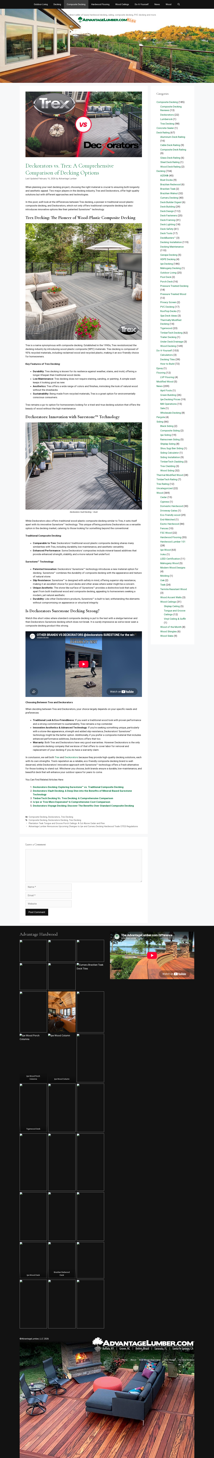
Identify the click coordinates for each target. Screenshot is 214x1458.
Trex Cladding (167, 466)
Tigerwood (166, 328)
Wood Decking (168, 346)
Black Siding (167, 426)
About (133, 1360)
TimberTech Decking (171, 332)
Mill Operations (168, 403)
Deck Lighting (167, 224)
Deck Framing (167, 220)
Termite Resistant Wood (173, 589)
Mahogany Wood (169, 563)
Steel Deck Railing (170, 162)
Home (125, 1360)
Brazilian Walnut (169, 193)
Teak (162, 584)
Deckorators (71, 757)
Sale (162, 408)
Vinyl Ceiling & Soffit (175, 618)
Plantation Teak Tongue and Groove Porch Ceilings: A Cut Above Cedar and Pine (67, 823)
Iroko (163, 554)
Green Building (168, 395)
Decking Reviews (186, 1360)
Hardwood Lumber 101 (173, 541)
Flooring (161, 372)
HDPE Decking (168, 259)
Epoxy (159, 368)
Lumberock (166, 119)
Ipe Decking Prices (170, 399)
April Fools (166, 390)
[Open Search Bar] (178, 4)
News (157, 4)
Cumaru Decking (169, 197)
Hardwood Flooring (100, 4)
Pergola (160, 417)
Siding (159, 421)
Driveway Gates (168, 510)
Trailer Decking (168, 337)
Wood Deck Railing (170, 166)
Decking (57, 4)
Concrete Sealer (165, 128)
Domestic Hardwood (171, 506)
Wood (168, 4)
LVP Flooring (167, 377)
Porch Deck (166, 281)
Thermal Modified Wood (169, 475)
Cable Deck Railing (170, 145)
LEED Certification (170, 558)
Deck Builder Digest (171, 202)
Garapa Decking (168, 254)
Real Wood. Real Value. (150, 1360)
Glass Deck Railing (170, 157)
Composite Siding (170, 430)
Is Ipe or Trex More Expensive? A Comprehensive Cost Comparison (71, 801)
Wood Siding (167, 470)
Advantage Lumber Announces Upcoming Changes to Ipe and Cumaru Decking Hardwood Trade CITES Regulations (83, 826)
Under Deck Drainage (171, 341)
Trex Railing (162, 483)
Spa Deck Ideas (168, 315)
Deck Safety (166, 228)
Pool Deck (165, 277)
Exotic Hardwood (169, 523)
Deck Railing (163, 132)
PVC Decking (167, 306)
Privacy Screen (168, 302)
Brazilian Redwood (170, 184)
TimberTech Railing (166, 479)
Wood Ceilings (122, 4)
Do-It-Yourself (142, 4)
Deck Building (167, 206)
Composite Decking (76, 4)
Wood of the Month (171, 626)
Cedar (163, 497)
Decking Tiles (167, 359)
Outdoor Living (41, 4)
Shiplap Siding (168, 443)
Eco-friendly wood (170, 515)
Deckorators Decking (58, 820)
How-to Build (167, 363)
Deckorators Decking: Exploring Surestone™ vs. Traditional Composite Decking (78, 787)
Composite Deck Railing (173, 149)
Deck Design (167, 211)
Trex (57, 757)
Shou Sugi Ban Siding (171, 448)
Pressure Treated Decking (174, 285)
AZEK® (164, 175)
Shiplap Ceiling (172, 606)
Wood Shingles (168, 631)
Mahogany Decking (170, 268)
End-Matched (167, 519)
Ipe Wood (165, 549)
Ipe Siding (165, 434)
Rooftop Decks (168, 311)
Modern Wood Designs (172, 567)
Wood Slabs (166, 635)
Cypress (164, 501)
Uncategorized (164, 488)
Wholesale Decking (170, 412)
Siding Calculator (169, 452)
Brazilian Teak (167, 188)
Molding (164, 575)
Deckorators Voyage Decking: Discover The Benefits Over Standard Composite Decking (83, 805)
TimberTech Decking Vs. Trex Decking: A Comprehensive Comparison (73, 798)
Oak (162, 580)
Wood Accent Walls (171, 597)
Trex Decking (67, 817)
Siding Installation (170, 457)
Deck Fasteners (168, 215)
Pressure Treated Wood (173, 294)
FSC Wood (166, 532)
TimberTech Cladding (172, 461)
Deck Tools (166, 233)
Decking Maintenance (172, 246)
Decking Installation (171, 242)
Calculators (166, 354)
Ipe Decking (166, 263)
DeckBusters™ (168, 237)
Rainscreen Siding (170, 439)
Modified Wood (164, 381)
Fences (164, 528)
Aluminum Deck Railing (172, 136)
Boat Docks (166, 179)
